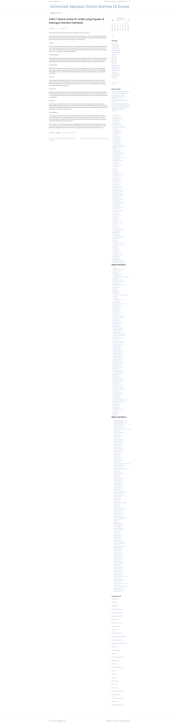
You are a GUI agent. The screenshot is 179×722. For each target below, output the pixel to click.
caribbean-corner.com (118, 540)
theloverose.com (117, 451)
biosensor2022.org (116, 287)
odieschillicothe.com (117, 326)
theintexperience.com (117, 117)
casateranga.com (117, 507)
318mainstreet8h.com (117, 345)
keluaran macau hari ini (118, 705)
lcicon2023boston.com (117, 259)
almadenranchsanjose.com (118, 229)
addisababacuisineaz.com (119, 589)
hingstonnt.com (116, 129)
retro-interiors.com (116, 214)
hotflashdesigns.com (117, 196)
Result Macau (115, 681)
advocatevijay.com (116, 231)
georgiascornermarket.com (118, 335)
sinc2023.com (115, 272)
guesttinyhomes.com (118, 439)
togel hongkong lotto (117, 698)
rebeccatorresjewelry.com (118, 174)
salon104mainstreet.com (118, 343)
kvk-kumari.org (117, 585)
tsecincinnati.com (116, 302)
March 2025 (115, 63)
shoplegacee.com (116, 163)
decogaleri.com (116, 311)
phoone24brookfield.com (118, 384)
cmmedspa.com (117, 532)
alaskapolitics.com (116, 133)
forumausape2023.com (117, 252)
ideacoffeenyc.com (117, 325)
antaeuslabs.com (116, 159)
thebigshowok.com (118, 447)
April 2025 (114, 61)
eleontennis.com (116, 225)
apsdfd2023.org (116, 250)
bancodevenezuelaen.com (118, 126)
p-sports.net (116, 456)
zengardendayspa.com (118, 481)
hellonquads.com (116, 308)
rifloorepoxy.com (117, 501)
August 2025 (115, 54)
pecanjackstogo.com (118, 480)
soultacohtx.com (116, 411)
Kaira (58, 721)
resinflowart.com (117, 454)
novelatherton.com (118, 570)
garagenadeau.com (117, 198)
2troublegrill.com (117, 505)
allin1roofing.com (117, 526)
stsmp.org (115, 135)
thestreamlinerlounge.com (119, 567)
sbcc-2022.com (116, 241)
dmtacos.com (116, 430)
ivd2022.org (115, 296)
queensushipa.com (117, 178)
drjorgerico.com (116, 177)
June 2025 (114, 58)
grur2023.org (115, 246)
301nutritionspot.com (118, 549)
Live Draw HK (115, 599)
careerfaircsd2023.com (117, 255)
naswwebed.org (116, 234)
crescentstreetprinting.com (119, 432)
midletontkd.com (117, 534)
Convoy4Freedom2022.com (118, 244)
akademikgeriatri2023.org (118, 280)
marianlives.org (116, 121)
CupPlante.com (116, 166)
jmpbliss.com (115, 175)
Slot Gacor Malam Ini (117, 667)
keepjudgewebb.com (118, 528)
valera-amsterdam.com (118, 556)
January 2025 (115, 67)
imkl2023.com (115, 253)
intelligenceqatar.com (117, 150)
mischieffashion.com (117, 211)
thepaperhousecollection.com (120, 517)
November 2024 (116, 70)
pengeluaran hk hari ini (122, 1)
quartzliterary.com (116, 350)
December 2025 (116, 49)
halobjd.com (115, 148)
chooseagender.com (117, 130)
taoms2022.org (116, 293)
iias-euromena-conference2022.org (120, 295)
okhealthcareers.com (117, 115)
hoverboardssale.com (117, 132)
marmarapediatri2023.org (118, 281)
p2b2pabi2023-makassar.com (119, 269)
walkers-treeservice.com (119, 510)
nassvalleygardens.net (118, 571)
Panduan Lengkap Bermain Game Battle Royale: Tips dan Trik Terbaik (120, 109)
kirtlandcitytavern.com (118, 547)
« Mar (113, 35)
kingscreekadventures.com (118, 157)
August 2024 (115, 76)
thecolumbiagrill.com (117, 275)
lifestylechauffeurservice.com (119, 199)
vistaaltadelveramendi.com (119, 424)
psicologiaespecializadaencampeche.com (122, 429)
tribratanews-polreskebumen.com (121, 576)
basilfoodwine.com (118, 537)
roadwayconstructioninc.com (119, 387)
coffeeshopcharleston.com (118, 341)
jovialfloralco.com (116, 205)
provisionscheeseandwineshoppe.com (121, 277)
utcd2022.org (115, 286)
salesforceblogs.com (117, 142)
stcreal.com (115, 169)
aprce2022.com (116, 238)
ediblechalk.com (116, 407)
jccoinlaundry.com (116, 319)
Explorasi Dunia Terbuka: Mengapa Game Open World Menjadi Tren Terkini (119, 96)
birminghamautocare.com (118, 371)
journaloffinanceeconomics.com (120, 583)
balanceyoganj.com (117, 141)
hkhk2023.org (115, 247)
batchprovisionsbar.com (118, 392)
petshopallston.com (118, 459)
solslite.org (116, 520)
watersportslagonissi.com (118, 210)
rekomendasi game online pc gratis (68, 132)
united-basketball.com (118, 474)
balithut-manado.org (117, 235)
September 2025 (116, 52)
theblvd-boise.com (116, 216)
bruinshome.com (117, 486)
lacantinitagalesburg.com (118, 328)
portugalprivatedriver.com (118, 338)
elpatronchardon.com (117, 357)
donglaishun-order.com (118, 359)
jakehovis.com (116, 368)
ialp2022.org (115, 289)
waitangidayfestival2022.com (119, 261)
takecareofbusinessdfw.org (118, 153)
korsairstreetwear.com (118, 457)
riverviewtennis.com (117, 398)
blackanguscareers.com (119, 562)
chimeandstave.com (118, 448)
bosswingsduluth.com (117, 369)
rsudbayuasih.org (117, 577)
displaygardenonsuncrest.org (119, 401)
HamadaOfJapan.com (117, 154)
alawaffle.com (117, 471)
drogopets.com (116, 405)
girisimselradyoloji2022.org (118, 284)
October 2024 (115, 72)
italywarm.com (117, 582)
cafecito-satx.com (117, 477)
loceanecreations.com (118, 552)
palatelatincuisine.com (118, 442)
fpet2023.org (115, 217)
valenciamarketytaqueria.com (120, 468)
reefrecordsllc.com (118, 469)
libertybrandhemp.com (118, 558)
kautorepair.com (116, 320)
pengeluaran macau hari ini (119, 643)
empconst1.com (116, 184)
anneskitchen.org (117, 466)
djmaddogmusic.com (118, 523)
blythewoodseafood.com (118, 380)
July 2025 (114, 56)
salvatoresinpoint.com (117, 204)
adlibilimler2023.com (117, 232)
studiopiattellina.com (117, 353)
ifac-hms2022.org (116, 292)
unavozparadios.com (117, 313)
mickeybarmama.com (117, 386)
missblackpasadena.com (119, 465)
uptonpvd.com (117, 504)
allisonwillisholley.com (118, 519)
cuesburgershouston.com (119, 427)
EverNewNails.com (116, 201)
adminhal (66, 28)
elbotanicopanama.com (118, 316)
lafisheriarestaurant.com (118, 363)
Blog (54, 132)
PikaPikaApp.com (116, 151)
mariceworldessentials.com (118, 362)
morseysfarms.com (117, 396)
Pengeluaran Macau (117, 609)
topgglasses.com (117, 462)
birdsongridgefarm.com (119, 553)
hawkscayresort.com (117, 307)
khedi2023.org (116, 278)
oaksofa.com (115, 410)
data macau (115, 677)
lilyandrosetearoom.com (119, 493)
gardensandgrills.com (118, 535)
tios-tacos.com (117, 475)
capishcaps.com (116, 413)
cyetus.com (115, 226)
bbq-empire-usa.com (117, 402)
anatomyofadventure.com (119, 529)
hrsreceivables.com (117, 183)
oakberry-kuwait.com (117, 348)
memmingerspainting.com (118, 190)
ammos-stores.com (118, 550)
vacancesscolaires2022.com (118, 262)
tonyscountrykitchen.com (118, 372)
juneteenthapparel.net (118, 580)
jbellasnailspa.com (116, 374)
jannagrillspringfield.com (118, 354)
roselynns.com (116, 139)
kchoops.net (116, 544)
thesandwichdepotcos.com (118, 193)
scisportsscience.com (118, 588)
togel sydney (115, 701)
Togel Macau (115, 606)
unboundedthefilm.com (118, 118)
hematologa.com (117, 436)
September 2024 (116, 74)
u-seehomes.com (116, 208)
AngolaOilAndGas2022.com (118, 243)
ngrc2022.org (115, 220)
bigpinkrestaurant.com (117, 187)
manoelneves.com (116, 136)
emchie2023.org (116, 283)
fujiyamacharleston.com (118, 356)
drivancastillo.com (117, 531)
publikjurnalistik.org (118, 579)
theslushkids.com (117, 496)
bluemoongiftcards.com (119, 541)
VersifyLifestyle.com (117, 156)
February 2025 (115, 65)
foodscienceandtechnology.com (120, 586)
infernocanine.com (118, 516)
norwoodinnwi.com (118, 559)
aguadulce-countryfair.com (118, 366)
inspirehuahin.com (116, 189)
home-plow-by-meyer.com (119, 441)
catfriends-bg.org (116, 120)
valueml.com (115, 172)
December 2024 (116, 69)
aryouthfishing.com (118, 472)
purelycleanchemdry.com (118, 160)
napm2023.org (116, 249)
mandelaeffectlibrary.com (118, 138)
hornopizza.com (117, 433)
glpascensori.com (117, 499)
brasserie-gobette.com (117, 393)
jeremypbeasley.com (117, 192)
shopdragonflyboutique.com (119, 389)
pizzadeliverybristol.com (118, 329)
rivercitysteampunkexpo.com (120, 543)
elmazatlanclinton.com (117, 323)
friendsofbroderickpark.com (119, 351)
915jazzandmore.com (117, 365)
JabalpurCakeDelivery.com (118, 147)
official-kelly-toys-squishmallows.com (120, 399)
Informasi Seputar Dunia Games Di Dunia (89, 6)
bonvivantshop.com (117, 165)
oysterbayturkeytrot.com (119, 490)
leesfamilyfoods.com (117, 222)
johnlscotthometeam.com (118, 207)
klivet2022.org (115, 290)
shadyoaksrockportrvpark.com (119, 317)
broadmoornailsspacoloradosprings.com (122, 463)
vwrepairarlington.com (118, 420)
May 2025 (114, 59)
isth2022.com (115, 268)
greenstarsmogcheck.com (118, 331)
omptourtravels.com (118, 574)
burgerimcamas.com (118, 591)
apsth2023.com (116, 256)
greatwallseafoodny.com (119, 450)
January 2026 (115, 47)
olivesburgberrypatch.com (119, 495)
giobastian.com (117, 498)
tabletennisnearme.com (118, 408)
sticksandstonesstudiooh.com (120, 508)
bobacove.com (116, 383)
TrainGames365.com (117, 144)
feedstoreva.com (116, 404)
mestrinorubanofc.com (118, 568)
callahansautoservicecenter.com (119, 334)
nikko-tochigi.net (117, 538)
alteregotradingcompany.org (119, 237)
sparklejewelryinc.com (118, 483)
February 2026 (115, 45)
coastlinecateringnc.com (119, 426)
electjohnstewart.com (118, 573)
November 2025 (116, 50)
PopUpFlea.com (116, 171)
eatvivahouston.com (118, 445)
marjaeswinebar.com (117, 322)
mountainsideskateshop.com (120, 546)
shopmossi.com (117, 511)
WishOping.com (116, 162)
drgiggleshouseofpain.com (118, 195)
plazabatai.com (116, 305)
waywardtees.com (116, 123)
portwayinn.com (117, 522)
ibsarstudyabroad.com (117, 299)
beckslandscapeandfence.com (120, 423)
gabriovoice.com (117, 453)
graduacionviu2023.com (119, 478)
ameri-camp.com (116, 181)
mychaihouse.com (116, 375)
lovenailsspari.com (117, 347)
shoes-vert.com (116, 314)
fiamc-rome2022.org (117, 360)
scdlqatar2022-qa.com (117, 274)
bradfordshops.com (117, 228)
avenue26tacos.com (118, 460)
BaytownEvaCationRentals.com (119, 145)
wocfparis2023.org (116, 271)
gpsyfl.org (115, 414)
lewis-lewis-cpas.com (117, 223)
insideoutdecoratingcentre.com (119, 202)
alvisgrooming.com (116, 377)
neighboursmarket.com (118, 561)
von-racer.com (116, 340)
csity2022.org (115, 298)
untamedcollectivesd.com (119, 513)
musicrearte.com (116, 395)
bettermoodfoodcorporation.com (120, 127)
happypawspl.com (116, 332)
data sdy (114, 670)
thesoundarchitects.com (119, 525)
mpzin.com (115, 168)
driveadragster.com (118, 435)
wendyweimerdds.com (117, 180)
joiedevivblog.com (117, 555)
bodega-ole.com (117, 565)
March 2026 (115, 43)
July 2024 (114, 78)
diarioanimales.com (117, 310)
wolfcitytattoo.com (117, 489)
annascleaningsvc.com (118, 487)
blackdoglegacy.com (118, 444)
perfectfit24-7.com (116, 337)
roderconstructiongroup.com (119, 304)
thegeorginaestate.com (117, 378)
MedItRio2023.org (116, 258)
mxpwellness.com (117, 514)
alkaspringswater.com (117, 344)
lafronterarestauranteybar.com (120, 492)
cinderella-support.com (117, 186)
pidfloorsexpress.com (117, 124)
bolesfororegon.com (118, 564)
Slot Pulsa (114, 602)
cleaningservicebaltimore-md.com (121, 421)
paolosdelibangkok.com (118, 381)
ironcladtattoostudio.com (119, 484)
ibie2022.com (115, 240)
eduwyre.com (115, 213)
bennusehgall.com (116, 301)
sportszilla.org (116, 390)
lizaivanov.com (117, 438)
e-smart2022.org (116, 219)
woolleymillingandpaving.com (120, 502)
